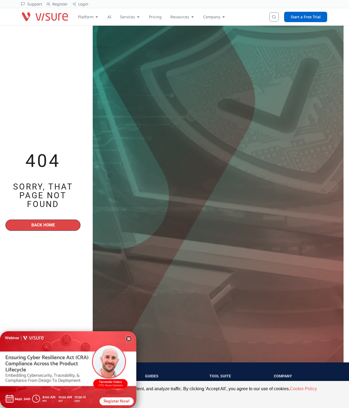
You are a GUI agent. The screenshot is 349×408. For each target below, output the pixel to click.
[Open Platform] (97, 17)
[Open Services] (138, 17)
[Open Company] (223, 17)
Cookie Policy (303, 388)
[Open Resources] (192, 17)
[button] (129, 339)
